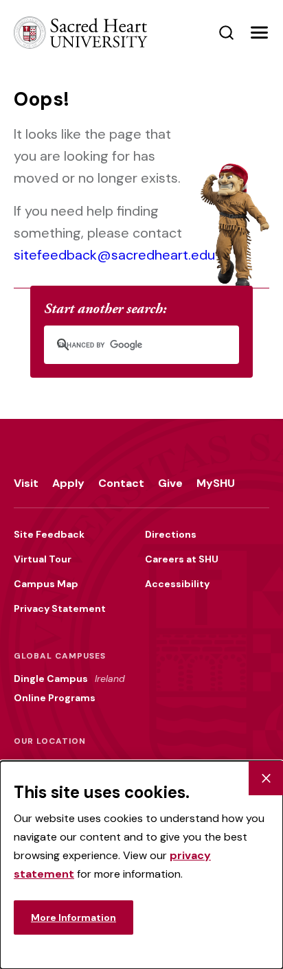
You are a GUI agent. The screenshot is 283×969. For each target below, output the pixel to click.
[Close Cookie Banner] (266, 778)
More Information (73, 917)
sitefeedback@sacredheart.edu (114, 255)
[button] (259, 33)
